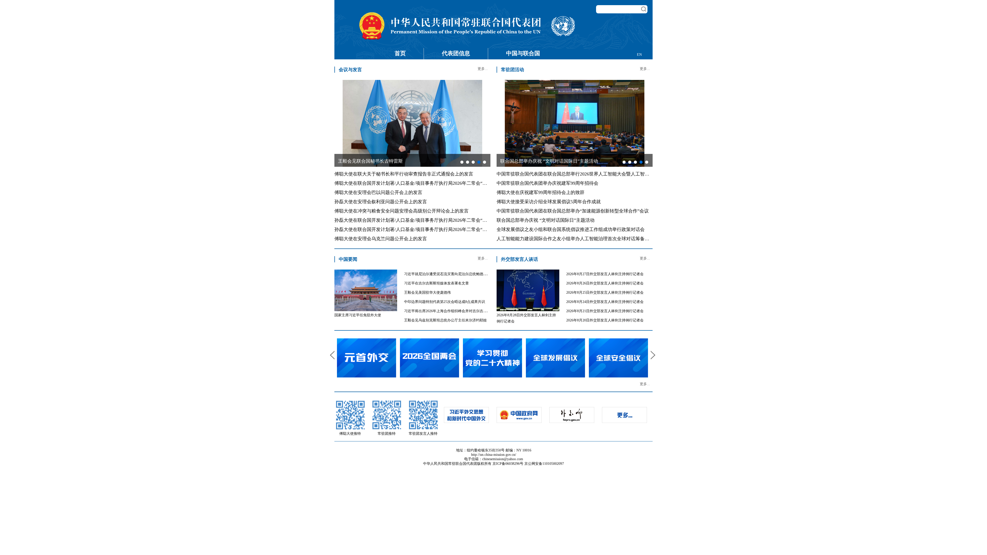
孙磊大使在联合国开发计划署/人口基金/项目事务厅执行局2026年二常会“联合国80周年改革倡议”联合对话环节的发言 (453, 229)
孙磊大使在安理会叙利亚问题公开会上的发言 (380, 201)
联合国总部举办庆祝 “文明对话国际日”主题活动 (546, 220)
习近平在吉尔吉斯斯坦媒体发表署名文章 (436, 283)
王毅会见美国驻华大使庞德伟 (427, 292)
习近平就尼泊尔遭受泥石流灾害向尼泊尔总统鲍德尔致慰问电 (452, 274)
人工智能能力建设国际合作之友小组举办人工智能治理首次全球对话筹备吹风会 (578, 238)
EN (639, 55)
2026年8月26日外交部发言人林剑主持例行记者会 (605, 283)
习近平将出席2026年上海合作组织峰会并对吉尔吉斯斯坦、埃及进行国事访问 (465, 311)
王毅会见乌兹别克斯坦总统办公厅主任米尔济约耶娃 (445, 320)
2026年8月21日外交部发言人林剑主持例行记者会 (605, 311)
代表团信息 (456, 53)
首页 (400, 53)
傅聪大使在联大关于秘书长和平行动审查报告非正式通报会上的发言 (403, 174)
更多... (483, 69)
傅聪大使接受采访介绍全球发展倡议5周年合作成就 (549, 201)
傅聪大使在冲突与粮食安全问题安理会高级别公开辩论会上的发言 (401, 211)
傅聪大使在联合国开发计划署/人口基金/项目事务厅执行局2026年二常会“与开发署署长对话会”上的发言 (439, 183)
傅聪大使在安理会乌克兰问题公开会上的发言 (380, 238)
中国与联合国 (523, 53)
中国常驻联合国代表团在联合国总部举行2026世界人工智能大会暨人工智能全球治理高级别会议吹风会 (601, 174)
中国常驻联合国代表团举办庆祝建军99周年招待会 (547, 183)
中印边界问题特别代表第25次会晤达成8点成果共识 (444, 302)
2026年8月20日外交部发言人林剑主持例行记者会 (605, 320)
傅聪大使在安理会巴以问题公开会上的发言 (378, 192)
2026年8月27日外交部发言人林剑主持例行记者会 (605, 274)
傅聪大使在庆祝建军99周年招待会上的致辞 (540, 192)
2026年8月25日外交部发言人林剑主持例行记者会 (605, 292)
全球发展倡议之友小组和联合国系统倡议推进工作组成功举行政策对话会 (571, 229)
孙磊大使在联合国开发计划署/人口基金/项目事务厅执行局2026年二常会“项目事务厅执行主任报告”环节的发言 (446, 220)
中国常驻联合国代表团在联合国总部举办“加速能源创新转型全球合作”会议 (573, 211)
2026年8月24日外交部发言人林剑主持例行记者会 (605, 302)
